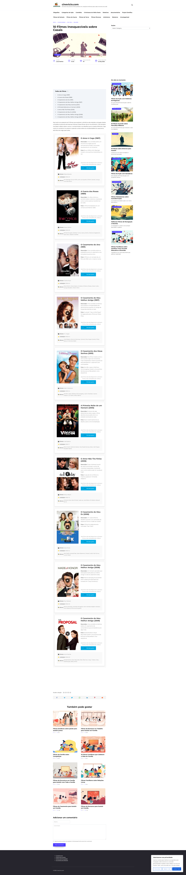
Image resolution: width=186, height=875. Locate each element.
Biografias (56, 12)
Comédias (79, 12)
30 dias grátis (90, 168)
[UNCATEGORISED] (122, 95)
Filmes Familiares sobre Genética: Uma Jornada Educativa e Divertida (119, 248)
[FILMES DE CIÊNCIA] (122, 243)
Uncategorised (124, 17)
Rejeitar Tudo (167, 869)
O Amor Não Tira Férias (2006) (65, 109)
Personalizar (157, 869)
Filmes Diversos (96, 17)
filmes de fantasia (58, 17)
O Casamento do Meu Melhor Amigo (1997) (69, 102)
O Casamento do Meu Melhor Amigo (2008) (70, 114)
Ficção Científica (127, 12)
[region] (167, 863)
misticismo (106, 17)
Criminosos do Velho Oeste (92, 12)
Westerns (115, 17)
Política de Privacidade (62, 858)
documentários (115, 12)
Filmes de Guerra (72, 17)
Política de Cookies (61, 857)
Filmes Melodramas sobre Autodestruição (120, 197)
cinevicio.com (70, 4)
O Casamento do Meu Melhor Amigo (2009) (70, 117)
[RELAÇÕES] (122, 145)
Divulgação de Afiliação (62, 860)
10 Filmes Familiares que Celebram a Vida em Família (92, 755)
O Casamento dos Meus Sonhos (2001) (68, 104)
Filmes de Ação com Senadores (121, 173)
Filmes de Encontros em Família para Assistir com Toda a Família (64, 781)
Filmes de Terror (84, 17)
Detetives (106, 12)
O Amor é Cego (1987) (63, 95)
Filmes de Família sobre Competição (61, 755)
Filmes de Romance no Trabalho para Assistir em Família (92, 729)
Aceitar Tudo (176, 869)
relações (57, 54)
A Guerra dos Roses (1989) (64, 97)
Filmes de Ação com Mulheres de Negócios (121, 99)
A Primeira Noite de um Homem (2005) (68, 107)
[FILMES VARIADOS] (122, 219)
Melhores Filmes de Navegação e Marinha (121, 222)
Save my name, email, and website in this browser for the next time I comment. (73, 841)
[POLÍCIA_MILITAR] (122, 120)
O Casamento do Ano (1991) (65, 100)
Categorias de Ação (68, 12)
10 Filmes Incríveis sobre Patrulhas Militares (119, 124)
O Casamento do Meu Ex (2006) (66, 112)
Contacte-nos (59, 855)
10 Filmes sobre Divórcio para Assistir (121, 149)
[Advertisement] (79, 77)
